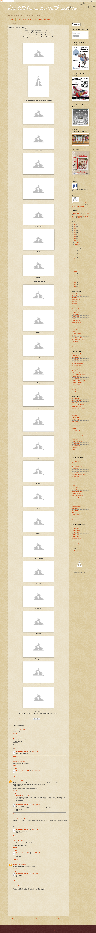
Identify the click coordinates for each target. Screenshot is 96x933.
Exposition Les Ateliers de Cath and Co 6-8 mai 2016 (33, 19)
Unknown (15, 780)
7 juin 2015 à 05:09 (22, 885)
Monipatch (74, 331)
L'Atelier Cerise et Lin (76, 320)
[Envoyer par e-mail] (33, 719)
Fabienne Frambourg (76, 310)
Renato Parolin (75, 510)
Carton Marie (75, 359)
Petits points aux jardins (77, 337)
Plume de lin (74, 415)
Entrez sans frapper (76, 480)
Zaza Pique (74, 519)
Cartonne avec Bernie (76, 365)
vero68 (14, 761)
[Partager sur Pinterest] (39, 719)
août (76, 250)
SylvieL (14, 738)
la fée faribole (75, 421)
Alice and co (74, 459)
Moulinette (74, 386)
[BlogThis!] (34, 719)
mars (76, 275)
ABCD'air (74, 428)
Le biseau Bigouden (76, 376)
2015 (75, 240)
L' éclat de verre (75, 528)
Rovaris (73, 512)
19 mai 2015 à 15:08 (21, 864)
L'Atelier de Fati (75, 355)
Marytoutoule (75, 327)
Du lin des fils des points (77, 432)
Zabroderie (74, 346)
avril (76, 273)
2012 (75, 286)
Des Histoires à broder (77, 478)
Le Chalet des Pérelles (77, 324)
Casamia (74, 470)
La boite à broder (75, 536)
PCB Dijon (74, 447)
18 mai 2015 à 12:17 (21, 738)
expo (87, 213)
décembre (77, 242)
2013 (75, 284)
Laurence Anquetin (76, 542)
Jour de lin (74, 485)
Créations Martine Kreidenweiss (79, 474)
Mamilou (74, 326)
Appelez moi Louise (76, 295)
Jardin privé (74, 483)
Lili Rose (74, 502)
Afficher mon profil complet (78, 206)
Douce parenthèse (76, 308)
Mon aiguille (74, 329)
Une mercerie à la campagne (78, 518)
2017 (75, 236)
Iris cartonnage (75, 369)
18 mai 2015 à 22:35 (36, 804)
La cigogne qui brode (76, 493)
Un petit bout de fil (76, 419)
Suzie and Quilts (75, 417)
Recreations (74, 389)
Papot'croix (74, 449)
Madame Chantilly (76, 504)
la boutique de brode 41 (77, 491)
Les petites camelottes (77, 500)
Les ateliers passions (76, 550)
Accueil (11, 19)
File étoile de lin (75, 312)
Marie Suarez (75, 508)
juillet (76, 253)
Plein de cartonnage (76, 388)
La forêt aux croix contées (77, 495)
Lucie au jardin (75, 412)
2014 (75, 282)
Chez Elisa (74, 301)
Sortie (75, 265)
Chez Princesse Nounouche (78, 404)
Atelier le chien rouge (76, 400)
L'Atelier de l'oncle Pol (77, 534)
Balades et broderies (76, 299)
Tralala (73, 516)
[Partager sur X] (36, 719)
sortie (78, 217)
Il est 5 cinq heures (76, 314)
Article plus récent (13, 919)
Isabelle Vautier (75, 481)
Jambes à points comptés (77, 435)
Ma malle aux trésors (76, 413)
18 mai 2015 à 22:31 (36, 751)
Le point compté (75, 439)
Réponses (16, 748)
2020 (75, 230)
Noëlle (14, 729)
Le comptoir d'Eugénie (77, 543)
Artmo (73, 526)
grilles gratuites (78, 214)
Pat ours (74, 335)
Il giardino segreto (76, 316)
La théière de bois (76, 540)
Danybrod (74, 305)
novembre (77, 244)
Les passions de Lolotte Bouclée (79, 380)
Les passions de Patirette (77, 382)
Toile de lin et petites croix (77, 343)
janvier (76, 280)
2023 (75, 224)
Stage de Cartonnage (79, 260)
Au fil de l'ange (75, 464)
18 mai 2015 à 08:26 (20, 729)
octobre (76, 246)
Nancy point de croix (76, 445)
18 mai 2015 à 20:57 (21, 818)
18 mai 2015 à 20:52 (25, 795)
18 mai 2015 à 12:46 (21, 780)
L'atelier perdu (75, 487)
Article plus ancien (63, 919)
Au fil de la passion (76, 430)
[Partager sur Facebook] (37, 719)
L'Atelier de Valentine (76, 406)
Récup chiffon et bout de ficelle (79, 339)
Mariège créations (76, 384)
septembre (77, 248)
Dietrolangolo (75, 307)
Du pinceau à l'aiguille (76, 353)
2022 (75, 226)
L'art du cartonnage (76, 530)
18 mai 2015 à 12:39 (20, 761)
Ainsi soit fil (74, 293)
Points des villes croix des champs (79, 451)
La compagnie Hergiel (76, 538)
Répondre (15, 733)
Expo (75, 271)
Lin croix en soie (75, 443)
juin (75, 255)
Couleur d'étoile (75, 472)
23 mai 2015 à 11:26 (36, 852)
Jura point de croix (76, 437)
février (76, 278)
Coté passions (75, 303)
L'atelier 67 (74, 318)
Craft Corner (74, 367)
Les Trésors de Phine (76, 378)
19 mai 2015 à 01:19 (18, 840)
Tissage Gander (75, 514)
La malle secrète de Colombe (78, 408)
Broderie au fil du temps (77, 466)
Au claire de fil (75, 297)
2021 (75, 228)
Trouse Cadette (75, 391)
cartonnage (15, 721)
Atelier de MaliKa (75, 398)
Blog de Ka (74, 402)
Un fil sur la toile (75, 345)
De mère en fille (75, 476)
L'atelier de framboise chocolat (78, 374)
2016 (75, 238)
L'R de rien (74, 489)
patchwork (79, 216)
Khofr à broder (75, 370)
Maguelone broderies (76, 506)
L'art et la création (76, 532)
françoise (18, 795)
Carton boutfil (75, 361)
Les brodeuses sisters (77, 441)
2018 (75, 234)
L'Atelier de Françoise (76, 322)
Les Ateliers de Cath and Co (42, 9)
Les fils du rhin (75, 499)
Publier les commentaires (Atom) (21, 922)
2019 (75, 232)
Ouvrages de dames (76, 333)
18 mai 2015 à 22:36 (36, 829)
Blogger (54, 930)
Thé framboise (75, 341)
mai (76, 257)
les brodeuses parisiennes (77, 497)
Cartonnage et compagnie (77, 363)
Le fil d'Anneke (75, 410)
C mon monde (75, 468)
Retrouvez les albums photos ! (79, 572)
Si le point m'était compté (77, 453)
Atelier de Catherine (76, 357)
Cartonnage (76, 258)
